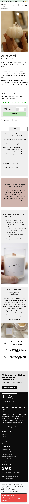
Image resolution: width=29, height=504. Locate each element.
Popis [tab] (15, 128)
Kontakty (4, 443)
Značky (4, 434)
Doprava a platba (7, 454)
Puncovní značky (7, 459)
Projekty (4, 441)
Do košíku (14, 113)
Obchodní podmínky (8, 452)
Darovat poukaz (9, 387)
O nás (3, 439)
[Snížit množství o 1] (17, 109)
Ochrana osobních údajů (9, 456)
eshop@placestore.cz (13, 472)
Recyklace (5, 461)
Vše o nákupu (6, 449)
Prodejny (4, 436)
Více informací (14, 491)
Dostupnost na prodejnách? (19, 102)
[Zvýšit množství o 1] (25, 109)
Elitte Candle (10, 59)
